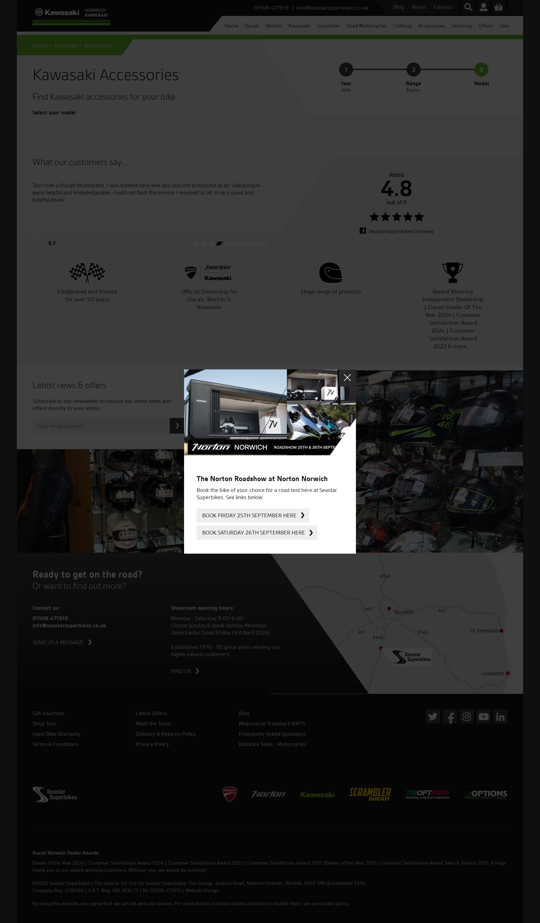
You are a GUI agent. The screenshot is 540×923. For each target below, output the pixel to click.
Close (347, 377)
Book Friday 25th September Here (249, 515)
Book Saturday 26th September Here (253, 532)
